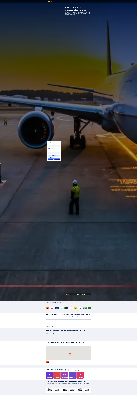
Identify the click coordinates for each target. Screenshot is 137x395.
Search (54, 159)
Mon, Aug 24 (51, 148)
